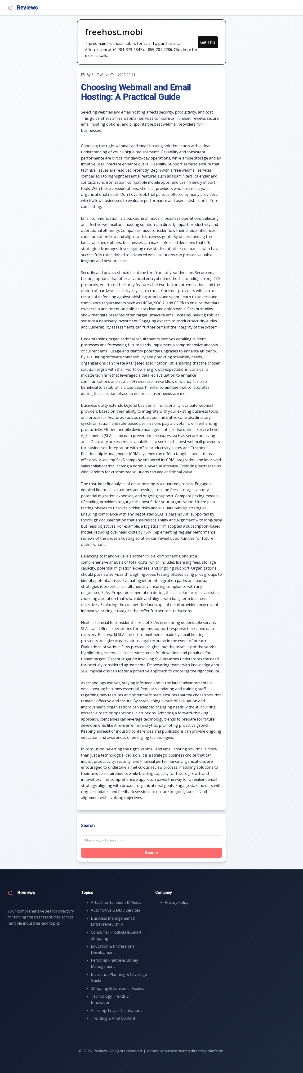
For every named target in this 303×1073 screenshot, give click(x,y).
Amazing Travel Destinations (116, 1010)
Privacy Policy (176, 902)
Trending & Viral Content (113, 1018)
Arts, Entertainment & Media (116, 902)
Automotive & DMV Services (115, 910)
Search (151, 853)
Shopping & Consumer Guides (117, 988)
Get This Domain (207, 44)
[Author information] (112, 75)
